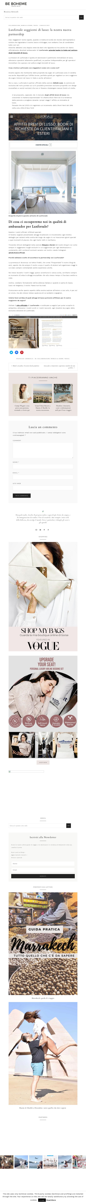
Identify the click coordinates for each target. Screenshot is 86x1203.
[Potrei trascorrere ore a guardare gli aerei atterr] (35, 1162)
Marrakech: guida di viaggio (43, 998)
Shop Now (43, 762)
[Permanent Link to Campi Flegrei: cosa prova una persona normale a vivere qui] (22, 402)
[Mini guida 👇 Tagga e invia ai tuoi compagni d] (64, 1162)
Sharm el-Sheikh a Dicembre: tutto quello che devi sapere (43, 1108)
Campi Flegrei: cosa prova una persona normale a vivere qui (22, 408)
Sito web (17, 483)
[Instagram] (41, 530)
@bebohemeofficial (17, 253)
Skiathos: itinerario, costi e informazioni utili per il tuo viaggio (63, 408)
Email (16, 473)
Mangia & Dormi (27, 25)
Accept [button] (42, 1200)
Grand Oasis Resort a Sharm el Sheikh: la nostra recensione (42, 408)
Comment (17, 440)
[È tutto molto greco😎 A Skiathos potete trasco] (79, 1162)
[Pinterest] (45, 530)
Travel (35, 25)
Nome (16, 462)
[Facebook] (49, 530)
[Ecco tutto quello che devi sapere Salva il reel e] (50, 1162)
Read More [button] (51, 1200)
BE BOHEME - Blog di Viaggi (16, 4)
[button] (80, 3)
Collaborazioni (14, 25)
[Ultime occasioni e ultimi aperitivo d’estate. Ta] (6, 1162)
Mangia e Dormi (48, 245)
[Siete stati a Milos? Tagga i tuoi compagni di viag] (21, 1162)
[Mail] (37, 530)
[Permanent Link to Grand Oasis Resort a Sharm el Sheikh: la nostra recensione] (42, 402)
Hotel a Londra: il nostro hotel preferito (26, 366)
